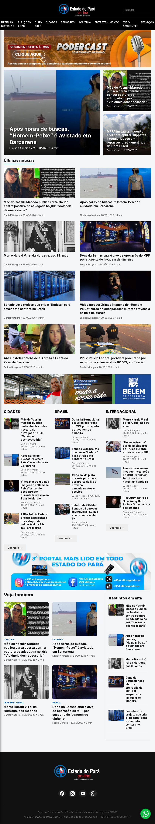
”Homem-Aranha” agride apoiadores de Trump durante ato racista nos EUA (136, 447)
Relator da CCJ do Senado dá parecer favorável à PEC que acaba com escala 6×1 (85, 512)
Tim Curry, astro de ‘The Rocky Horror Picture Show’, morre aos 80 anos (136, 502)
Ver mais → (15, 547)
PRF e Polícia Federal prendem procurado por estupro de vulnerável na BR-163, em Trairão (34, 521)
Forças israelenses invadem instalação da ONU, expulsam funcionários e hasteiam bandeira (136, 475)
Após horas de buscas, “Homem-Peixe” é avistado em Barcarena (35, 460)
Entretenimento (107, 22)
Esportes (68, 22)
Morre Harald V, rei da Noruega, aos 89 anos (136, 423)
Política (84, 22)
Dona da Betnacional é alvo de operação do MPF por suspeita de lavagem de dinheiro (86, 426)
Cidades (51, 22)
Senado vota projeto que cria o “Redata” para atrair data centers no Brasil (85, 453)
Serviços (147, 22)
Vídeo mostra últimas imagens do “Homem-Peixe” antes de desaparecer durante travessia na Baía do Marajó (35, 490)
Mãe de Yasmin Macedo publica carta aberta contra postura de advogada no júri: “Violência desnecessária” (34, 429)
